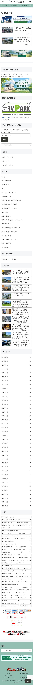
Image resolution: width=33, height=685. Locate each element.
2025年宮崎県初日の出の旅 (9, 208)
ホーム (3, 177)
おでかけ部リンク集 (7, 157)
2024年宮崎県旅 (6, 224)
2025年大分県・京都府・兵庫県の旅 (12, 200)
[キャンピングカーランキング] (7, 631)
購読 (4, 139)
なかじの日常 (5, 184)
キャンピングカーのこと (9, 192)
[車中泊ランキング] (12, 634)
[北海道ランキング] (25, 631)
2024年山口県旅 (6, 235)
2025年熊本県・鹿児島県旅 (9, 204)
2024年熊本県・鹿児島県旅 (9, 231)
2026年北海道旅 (6, 181)
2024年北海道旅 (6, 216)
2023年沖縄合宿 (6, 247)
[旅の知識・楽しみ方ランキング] (16, 631)
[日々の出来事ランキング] (21, 634)
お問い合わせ (5, 161)
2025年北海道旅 (6, 196)
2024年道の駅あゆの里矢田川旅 (11, 227)
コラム (3, 188)
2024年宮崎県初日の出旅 (9, 239)
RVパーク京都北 (6, 117)
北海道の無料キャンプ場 (9, 259)
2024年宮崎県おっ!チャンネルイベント (13, 220)
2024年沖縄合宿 (6, 212)
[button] (30, 145)
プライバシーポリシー (8, 165)
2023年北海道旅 (6, 243)
